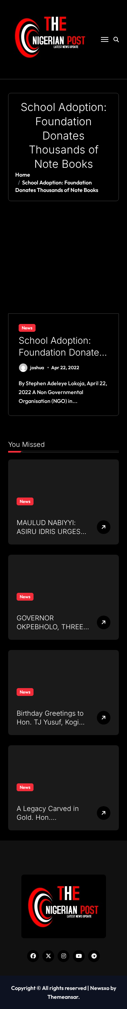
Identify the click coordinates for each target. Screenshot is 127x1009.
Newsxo (99, 987)
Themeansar (62, 996)
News (27, 327)
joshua (37, 367)
